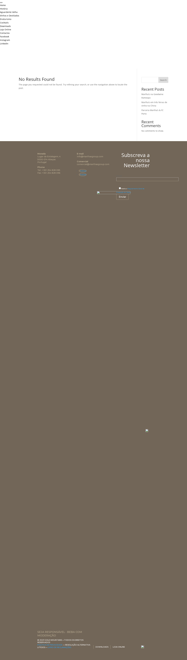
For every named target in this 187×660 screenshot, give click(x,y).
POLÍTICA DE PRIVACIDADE (50, 645)
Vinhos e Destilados (9, 15)
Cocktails (4, 22)
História (4, 8)
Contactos (5, 33)
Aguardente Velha (9, 12)
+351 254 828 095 (51, 170)
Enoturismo (5, 19)
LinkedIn (4, 43)
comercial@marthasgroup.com (93, 164)
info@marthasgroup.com (90, 156)
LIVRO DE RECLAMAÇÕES (59, 647)
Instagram (5, 40)
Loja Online (5, 29)
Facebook (4, 36)
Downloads (5, 26)
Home (3, 5)
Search (163, 80)
